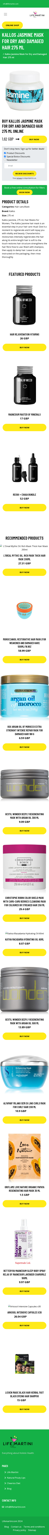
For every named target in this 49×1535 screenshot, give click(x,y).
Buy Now (34, 139)
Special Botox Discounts (18, 156)
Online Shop (12, 25)
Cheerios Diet (13, 1483)
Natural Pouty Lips (16, 1477)
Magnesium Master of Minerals (24, 414)
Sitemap (32, 1530)
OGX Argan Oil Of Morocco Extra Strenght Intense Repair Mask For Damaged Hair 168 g (24, 730)
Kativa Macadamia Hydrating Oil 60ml (24, 939)
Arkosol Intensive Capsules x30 (24, 1312)
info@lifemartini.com (10, 4)
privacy (19, 178)
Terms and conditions (34, 1526)
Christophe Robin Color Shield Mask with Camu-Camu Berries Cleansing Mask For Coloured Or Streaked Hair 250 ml (24, 901)
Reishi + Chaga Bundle (24, 494)
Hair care (19, 206)
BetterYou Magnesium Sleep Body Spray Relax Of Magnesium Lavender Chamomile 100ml (24, 1274)
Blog (9, 1488)
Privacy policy (19, 1530)
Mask (27, 206)
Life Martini (12, 1472)
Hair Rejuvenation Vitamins (24, 334)
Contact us (16, 1526)
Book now (24, 192)
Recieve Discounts (24, 173)
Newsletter (12, 160)
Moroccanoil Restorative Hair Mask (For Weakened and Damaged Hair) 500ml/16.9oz (24, 643)
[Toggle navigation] (5, 14)
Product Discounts (16, 153)
